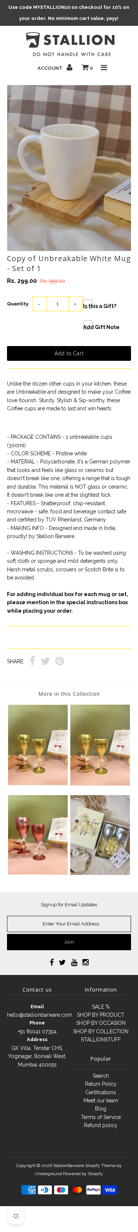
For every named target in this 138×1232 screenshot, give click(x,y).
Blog (100, 1109)
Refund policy (100, 1125)
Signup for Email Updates (69, 904)
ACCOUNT (51, 68)
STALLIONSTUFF (101, 1040)
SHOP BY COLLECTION (100, 1031)
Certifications (100, 1092)
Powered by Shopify (83, 1173)
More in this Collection (69, 693)
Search (101, 1076)
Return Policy (101, 1084)
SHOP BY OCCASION (100, 1023)
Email (37, 1006)
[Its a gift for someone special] (100, 873)
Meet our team (101, 1100)
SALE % (101, 1007)
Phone (37, 1023)
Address (37, 1039)
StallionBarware (68, 1165)
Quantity (17, 304)
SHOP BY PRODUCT (100, 1015)
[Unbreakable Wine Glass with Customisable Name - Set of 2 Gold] (100, 784)
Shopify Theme (100, 1165)
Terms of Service (101, 1117)
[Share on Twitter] (45, 662)
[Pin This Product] (59, 662)
